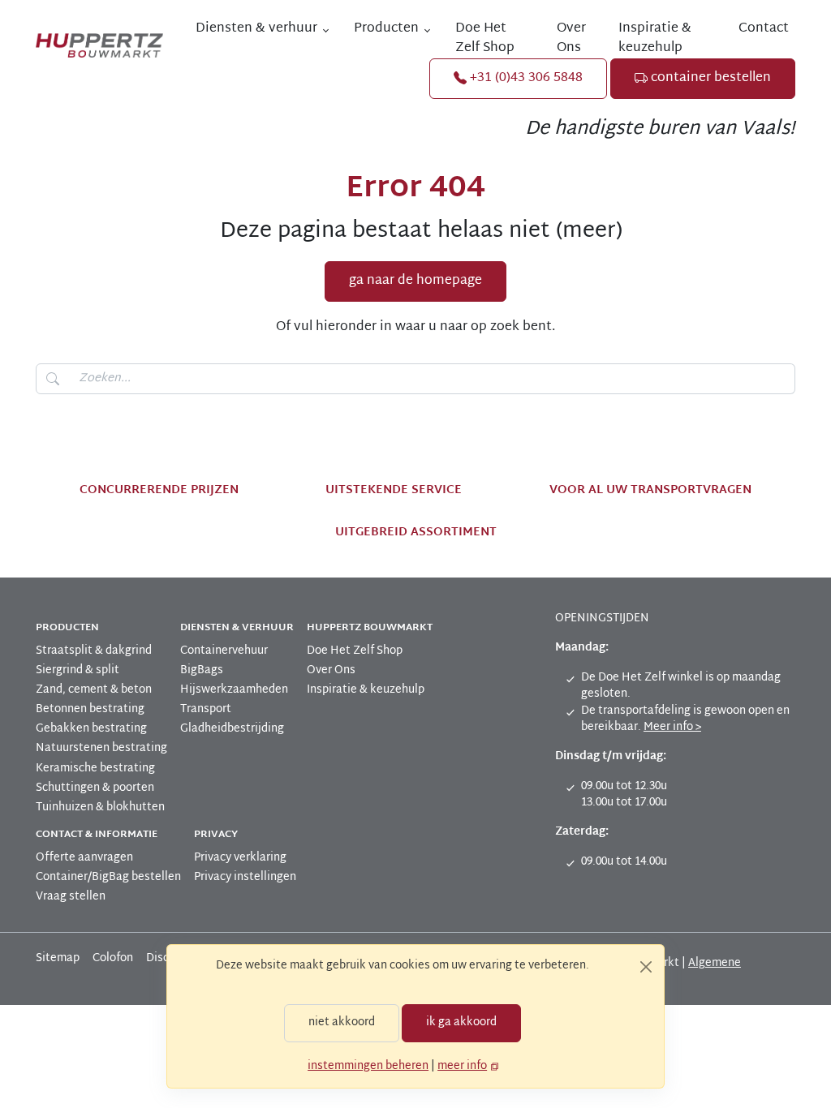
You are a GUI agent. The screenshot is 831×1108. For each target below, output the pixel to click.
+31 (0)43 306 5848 (525, 78)
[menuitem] (493, 39)
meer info (462, 1066)
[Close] (646, 967)
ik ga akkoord (461, 1022)
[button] (261, 29)
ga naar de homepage (415, 281)
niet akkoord (341, 1022)
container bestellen (709, 78)
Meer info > (672, 727)
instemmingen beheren (368, 1066)
